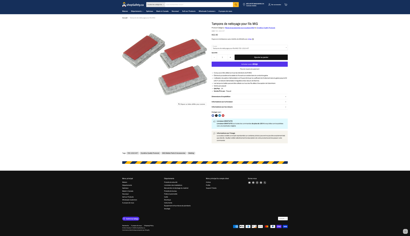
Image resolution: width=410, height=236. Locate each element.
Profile (208, 185)
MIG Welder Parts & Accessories (173, 153)
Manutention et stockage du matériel (176, 188)
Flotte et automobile (170, 194)
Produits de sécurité (170, 182)
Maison (125, 11)
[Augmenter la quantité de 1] (230, 57)
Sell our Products (188, 11)
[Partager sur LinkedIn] (219, 115)
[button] (275, 4)
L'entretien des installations (173, 185)
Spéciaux (149, 11)
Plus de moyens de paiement (249, 69)
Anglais (254, 5)
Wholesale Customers (207, 11)
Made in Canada (162, 11)
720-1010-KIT (132, 153)
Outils (166, 197)
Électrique (167, 200)
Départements (136, 11)
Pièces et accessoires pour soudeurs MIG (239, 28)
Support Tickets (211, 188)
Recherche (125, 225)
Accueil (124, 18)
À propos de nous (225, 11)
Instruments (168, 203)
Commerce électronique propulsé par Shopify (136, 230)
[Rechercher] (236, 4)
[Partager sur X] (216, 115)
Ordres (208, 182)
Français (248, 5)
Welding (191, 153)
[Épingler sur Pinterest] (223, 115)
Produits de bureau (170, 191)
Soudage (167, 209)
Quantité (214, 53)
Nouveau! (175, 11)
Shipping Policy (149, 225)
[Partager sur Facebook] (213, 115)
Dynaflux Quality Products (266, 28)
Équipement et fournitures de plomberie (177, 206)
